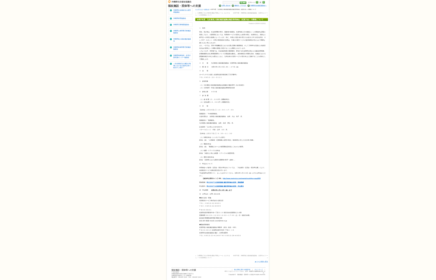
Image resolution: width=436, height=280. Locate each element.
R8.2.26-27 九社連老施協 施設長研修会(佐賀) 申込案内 (225, 186)
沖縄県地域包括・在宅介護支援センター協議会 (182, 56)
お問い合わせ (226, 5)
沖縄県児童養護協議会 (181, 24)
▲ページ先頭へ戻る (261, 261)
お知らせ (206, 9)
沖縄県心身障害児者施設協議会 (182, 32)
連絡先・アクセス (240, 5)
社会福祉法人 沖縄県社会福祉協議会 (180, 2)
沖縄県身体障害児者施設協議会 (182, 48)
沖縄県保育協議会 (179, 18)
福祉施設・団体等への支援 (184, 5)
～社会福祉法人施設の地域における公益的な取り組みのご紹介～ (182, 65)
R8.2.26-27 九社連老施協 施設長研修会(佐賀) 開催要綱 (225, 182)
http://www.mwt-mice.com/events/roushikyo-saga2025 (242, 178)
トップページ (199, 9)
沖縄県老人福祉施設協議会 (182, 40)
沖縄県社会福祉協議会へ (258, 5)
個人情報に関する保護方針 (242, 269)
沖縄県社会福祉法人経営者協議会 (182, 11)
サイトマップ (259, 269)
